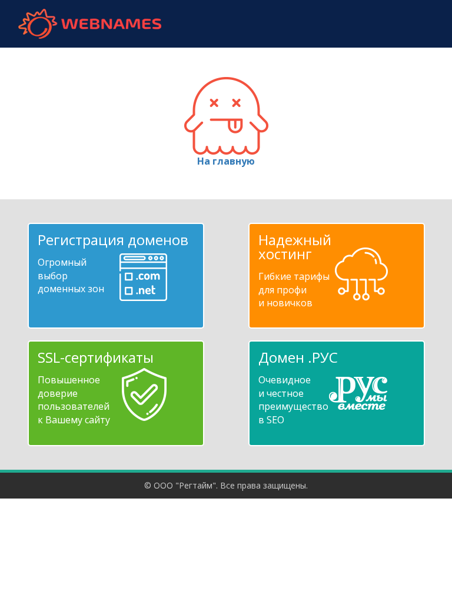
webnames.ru (89, 24)
